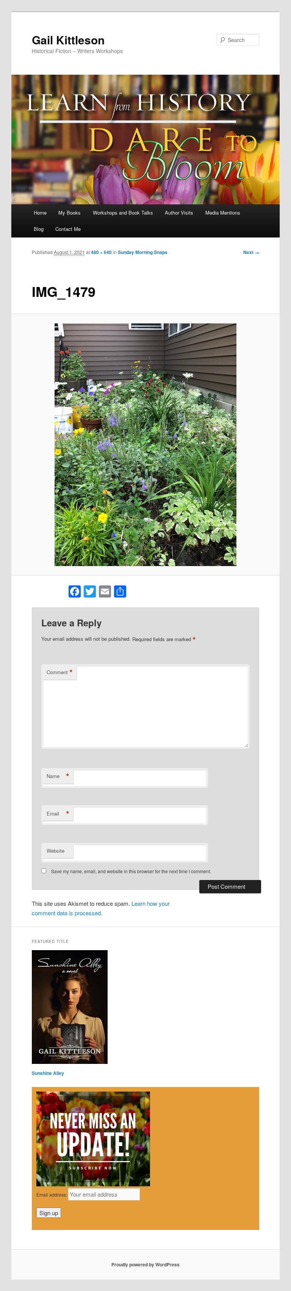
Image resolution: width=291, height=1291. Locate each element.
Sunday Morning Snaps (142, 252)
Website (55, 850)
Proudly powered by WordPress (145, 1264)
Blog (39, 228)
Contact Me (68, 228)
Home (40, 212)
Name (58, 776)
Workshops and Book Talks (123, 212)
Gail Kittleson (68, 39)
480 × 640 (101, 252)
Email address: (52, 1194)
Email (58, 814)
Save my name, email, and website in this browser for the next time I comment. (131, 871)
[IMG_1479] (146, 444)
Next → (251, 252)
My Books (69, 212)
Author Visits (179, 212)
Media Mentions (222, 212)
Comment (60, 672)
